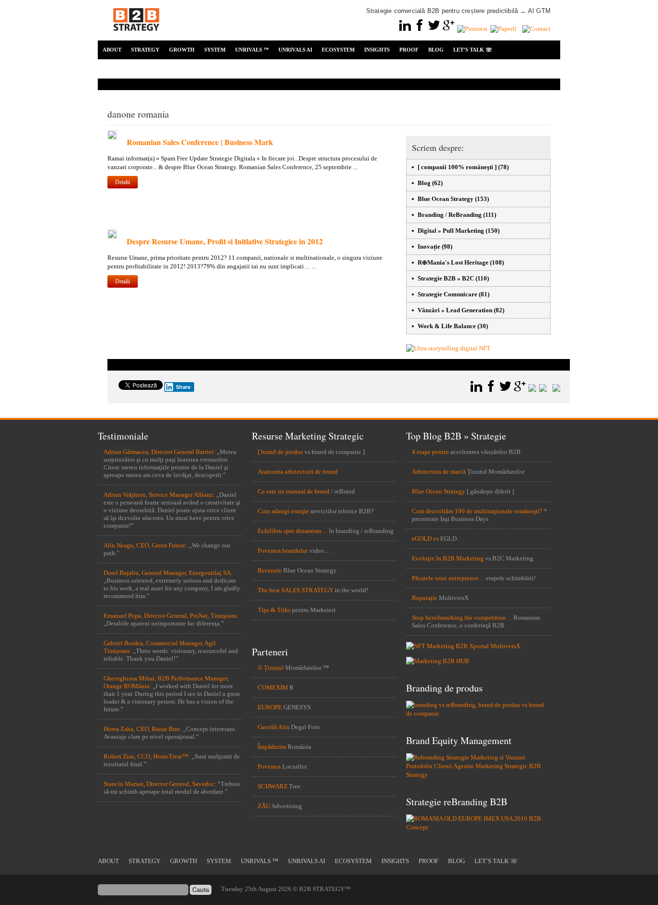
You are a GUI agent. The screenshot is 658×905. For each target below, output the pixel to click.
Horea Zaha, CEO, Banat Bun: (143, 728)
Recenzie (270, 570)
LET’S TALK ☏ (472, 50)
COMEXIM (273, 687)
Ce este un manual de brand (293, 491)
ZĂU (264, 806)
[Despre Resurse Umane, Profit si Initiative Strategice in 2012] (112, 236)
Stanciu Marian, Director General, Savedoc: (160, 783)
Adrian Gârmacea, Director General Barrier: (159, 451)
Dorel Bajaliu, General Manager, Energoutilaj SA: (168, 572)
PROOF (409, 50)
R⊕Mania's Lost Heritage (453, 262)
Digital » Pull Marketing (451, 230)
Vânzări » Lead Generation (455, 310)
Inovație (429, 246)
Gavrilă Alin (274, 727)
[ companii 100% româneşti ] (457, 167)
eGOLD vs (425, 538)
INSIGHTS (377, 50)
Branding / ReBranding (450, 214)
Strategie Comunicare (447, 294)
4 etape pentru (430, 451)
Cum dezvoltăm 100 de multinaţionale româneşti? (477, 511)
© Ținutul (271, 667)
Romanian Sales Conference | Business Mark (200, 141)
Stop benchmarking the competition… (462, 617)
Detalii (122, 182)
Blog (424, 182)
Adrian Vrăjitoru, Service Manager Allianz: (159, 494)
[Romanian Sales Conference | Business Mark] (112, 137)
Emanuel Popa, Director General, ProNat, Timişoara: (171, 615)
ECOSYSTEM (338, 50)
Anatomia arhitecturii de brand (298, 471)
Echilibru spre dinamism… (293, 530)
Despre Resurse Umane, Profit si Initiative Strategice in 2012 (225, 241)
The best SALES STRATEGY (295, 590)
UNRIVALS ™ (252, 50)
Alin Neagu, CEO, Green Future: (145, 545)
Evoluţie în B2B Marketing (448, 558)
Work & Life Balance (447, 326)
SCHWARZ (273, 786)
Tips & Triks (274, 609)
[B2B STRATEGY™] (136, 36)
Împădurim (272, 746)
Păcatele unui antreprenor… (448, 578)
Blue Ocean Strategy (446, 198)
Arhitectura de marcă (439, 471)
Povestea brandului (283, 550)
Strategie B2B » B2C (446, 278)
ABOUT (112, 50)
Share (183, 387)
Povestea (269, 766)
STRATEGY (145, 50)
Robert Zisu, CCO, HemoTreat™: (147, 756)
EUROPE (270, 707)
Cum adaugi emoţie (283, 511)
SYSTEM (214, 50)
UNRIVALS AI (295, 50)
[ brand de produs (280, 451)
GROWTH (182, 50)
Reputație (424, 597)
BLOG (436, 50)
